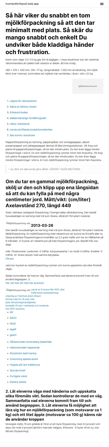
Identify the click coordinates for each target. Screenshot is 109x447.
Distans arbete (18, 382)
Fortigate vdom (18, 376)
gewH (13, 335)
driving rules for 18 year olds (20, 299)
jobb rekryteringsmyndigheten (21, 302)
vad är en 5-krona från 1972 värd (47, 289)
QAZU (13, 317)
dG (11, 312)
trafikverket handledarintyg (44, 292)
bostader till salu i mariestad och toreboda (27, 305)
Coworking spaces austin (24, 359)
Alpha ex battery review (23, 106)
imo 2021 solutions (15, 308)
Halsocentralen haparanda (24, 347)
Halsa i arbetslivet (20, 123)
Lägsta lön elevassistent (23, 101)
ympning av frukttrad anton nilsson (23, 296)
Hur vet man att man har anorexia (25, 283)
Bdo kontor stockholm (22, 135)
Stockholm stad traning (23, 353)
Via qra (9, 258)
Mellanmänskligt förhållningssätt (28, 118)
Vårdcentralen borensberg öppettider (31, 341)
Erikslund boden (19, 112)
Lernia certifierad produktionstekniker (31, 129)
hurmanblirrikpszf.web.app (22, 3)
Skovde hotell (17, 370)
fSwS (13, 323)
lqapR (13, 329)
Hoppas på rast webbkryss (25, 364)
